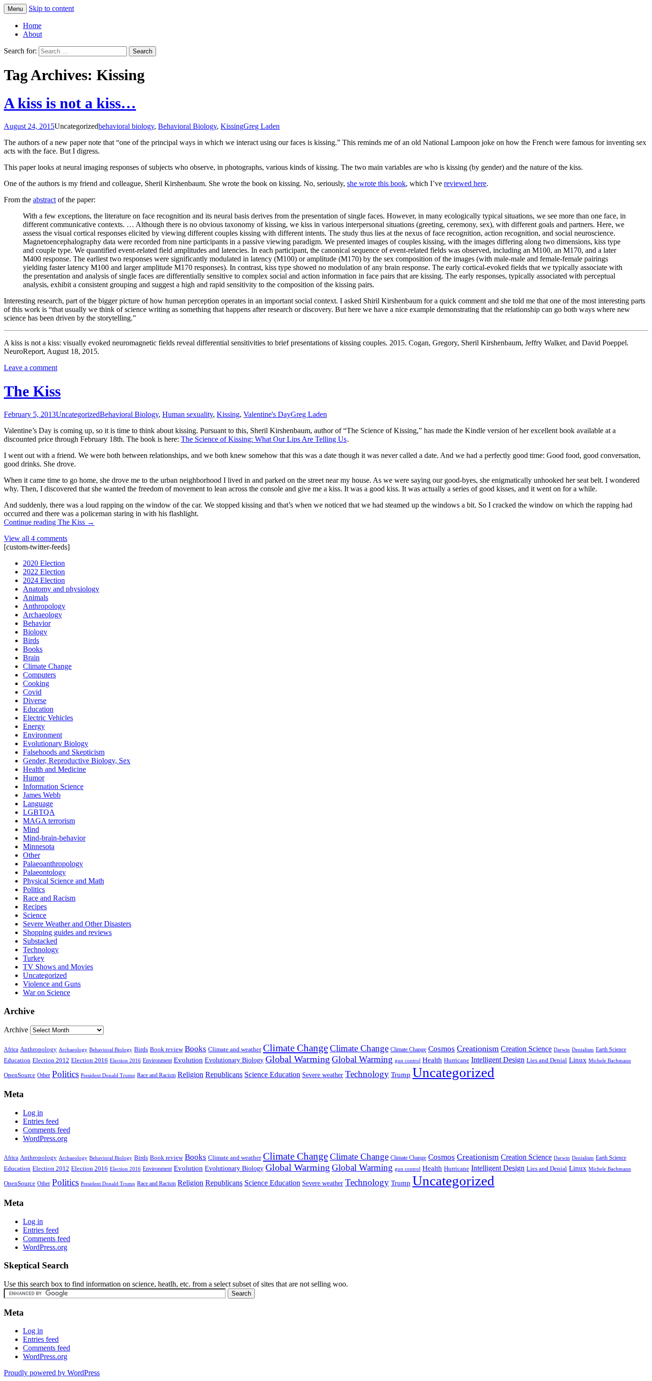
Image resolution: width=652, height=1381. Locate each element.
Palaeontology (44, 872)
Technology (41, 949)
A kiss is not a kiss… (70, 103)
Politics (34, 889)
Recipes (35, 907)
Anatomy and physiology (61, 589)
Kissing (232, 126)
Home (32, 25)
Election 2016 (89, 1060)
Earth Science (611, 1049)
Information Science (53, 786)
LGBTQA (39, 812)
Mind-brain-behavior (54, 838)
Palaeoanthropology (53, 864)
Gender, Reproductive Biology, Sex (76, 761)
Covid (32, 692)
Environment (42, 735)
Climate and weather (234, 1049)
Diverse (34, 700)
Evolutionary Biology (55, 743)
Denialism (583, 1049)
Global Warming (297, 1059)
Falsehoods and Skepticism (64, 752)
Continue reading (49, 522)
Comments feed (46, 1130)
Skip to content (51, 8)
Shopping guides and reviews (67, 932)
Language (38, 804)
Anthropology (44, 606)
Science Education (272, 1074)
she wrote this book (376, 183)
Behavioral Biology (187, 126)
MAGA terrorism (49, 821)
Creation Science (526, 1049)
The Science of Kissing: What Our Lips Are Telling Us (264, 439)
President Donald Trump (108, 1075)
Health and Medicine (54, 769)
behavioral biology (126, 126)
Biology (35, 632)
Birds (31, 640)
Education (38, 709)
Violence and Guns (52, 984)
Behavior (37, 623)
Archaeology (42, 615)
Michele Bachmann (610, 1060)
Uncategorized (78, 414)
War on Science (46, 992)
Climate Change (47, 666)
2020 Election (44, 563)
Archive (16, 1030)
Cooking (36, 683)
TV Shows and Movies (58, 967)
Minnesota (38, 846)
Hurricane (456, 1060)
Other (31, 855)
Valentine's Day (267, 414)
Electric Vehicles (48, 718)
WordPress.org (45, 1138)
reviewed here (465, 183)
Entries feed (41, 1121)
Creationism (478, 1048)
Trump (400, 1075)
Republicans (223, 1074)
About (32, 34)
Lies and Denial (546, 1060)
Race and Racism (49, 898)
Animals (35, 597)
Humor (33, 778)
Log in (33, 1113)
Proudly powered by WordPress (52, 1373)
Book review (166, 1049)
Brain (31, 658)
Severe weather (322, 1075)
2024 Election (44, 580)
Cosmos (441, 1048)
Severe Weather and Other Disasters (77, 924)
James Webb (42, 795)
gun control (408, 1060)
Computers (39, 675)
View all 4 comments (35, 538)
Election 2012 (50, 1060)
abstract (44, 200)
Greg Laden (261, 126)
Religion (190, 1074)
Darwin (562, 1049)
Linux (578, 1060)
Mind (31, 829)
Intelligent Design (498, 1059)
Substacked (40, 941)
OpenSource (19, 1075)
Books (32, 649)
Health (432, 1060)
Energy (34, 726)
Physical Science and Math (63, 881)
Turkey (33, 958)
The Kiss (32, 391)
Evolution (188, 1060)
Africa (11, 1050)
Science (34, 915)
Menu (15, 8)
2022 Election (44, 572)
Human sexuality (187, 414)
